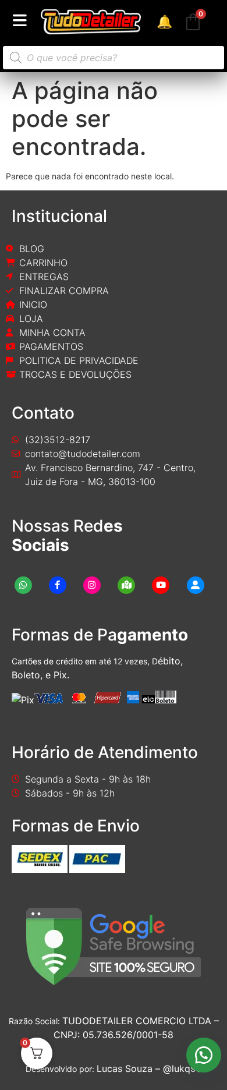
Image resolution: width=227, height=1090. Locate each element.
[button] (203, 1055)
